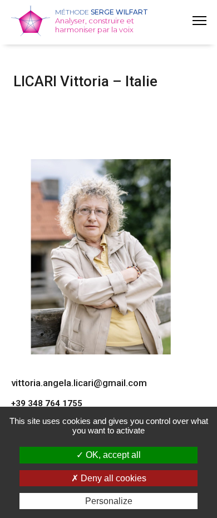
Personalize (108, 501)
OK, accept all (112, 455)
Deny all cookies (112, 478)
